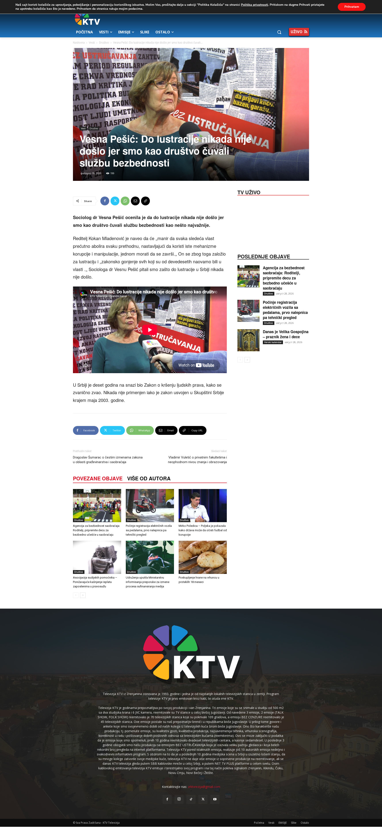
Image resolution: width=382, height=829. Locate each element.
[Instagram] (179, 799)
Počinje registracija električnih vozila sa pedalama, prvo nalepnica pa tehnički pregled (149, 530)
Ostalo (305, 823)
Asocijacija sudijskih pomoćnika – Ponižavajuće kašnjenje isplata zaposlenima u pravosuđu (95, 582)
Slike (293, 823)
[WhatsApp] (125, 201)
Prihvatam (351, 7)
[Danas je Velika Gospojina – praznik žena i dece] (248, 340)
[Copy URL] (145, 201)
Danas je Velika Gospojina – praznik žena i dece (285, 334)
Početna (259, 823)
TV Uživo (248, 192)
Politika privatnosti (254, 5)
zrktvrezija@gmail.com (204, 787)
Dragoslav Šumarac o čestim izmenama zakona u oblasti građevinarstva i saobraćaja (108, 459)
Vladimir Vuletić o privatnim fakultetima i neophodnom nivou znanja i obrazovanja (197, 459)
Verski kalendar (273, 342)
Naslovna (79, 42)
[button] (279, 32)
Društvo (104, 42)
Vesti (92, 42)
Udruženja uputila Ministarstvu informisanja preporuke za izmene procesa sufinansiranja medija (147, 582)
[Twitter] (115, 201)
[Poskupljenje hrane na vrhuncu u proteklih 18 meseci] (203, 557)
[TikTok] (191, 799)
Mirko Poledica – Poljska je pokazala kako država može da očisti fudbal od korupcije (203, 530)
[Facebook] (104, 201)
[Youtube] (214, 799)
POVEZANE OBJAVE (97, 478)
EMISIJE (283, 823)
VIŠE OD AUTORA (149, 478)
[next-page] (83, 595)
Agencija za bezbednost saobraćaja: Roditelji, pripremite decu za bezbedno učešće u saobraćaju (96, 530)
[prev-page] (75, 595)
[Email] (135, 201)
